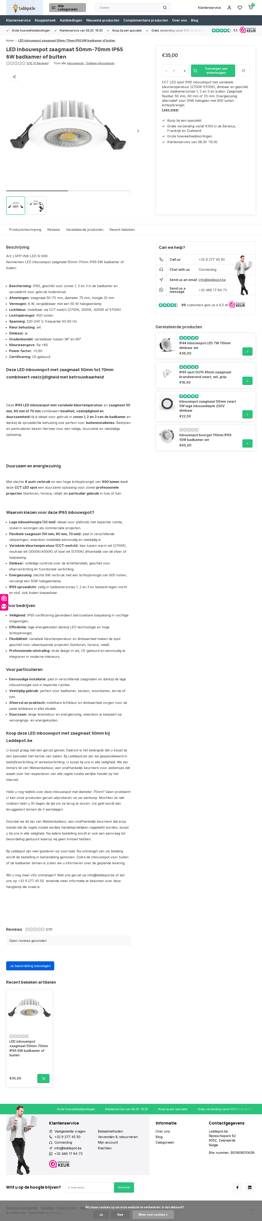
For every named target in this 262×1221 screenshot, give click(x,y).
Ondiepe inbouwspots (100, 63)
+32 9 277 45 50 (212, 259)
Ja (101, 1214)
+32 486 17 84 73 (213, 290)
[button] (138, 131)
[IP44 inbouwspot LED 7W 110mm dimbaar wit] (167, 344)
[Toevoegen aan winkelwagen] (43, 1078)
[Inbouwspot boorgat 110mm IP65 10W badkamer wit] (167, 436)
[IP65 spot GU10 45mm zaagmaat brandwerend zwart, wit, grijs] (167, 373)
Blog (194, 20)
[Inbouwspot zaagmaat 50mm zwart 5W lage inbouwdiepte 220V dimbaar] (167, 402)
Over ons (179, 20)
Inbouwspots (76, 63)
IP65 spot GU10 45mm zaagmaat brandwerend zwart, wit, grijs (205, 374)
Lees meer (170, 110)
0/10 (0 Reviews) (38, 63)
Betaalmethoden (110, 1131)
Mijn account (108, 1142)
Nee (120, 1214)
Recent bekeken (122, 230)
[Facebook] (237, 1187)
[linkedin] (250, 1187)
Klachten (105, 1148)
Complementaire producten (145, 20)
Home (10, 40)
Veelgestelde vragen (70, 1131)
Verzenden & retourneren (118, 1137)
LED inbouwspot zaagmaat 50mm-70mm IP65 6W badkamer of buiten (66, 40)
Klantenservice (209, 8)
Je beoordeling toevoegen (30, 966)
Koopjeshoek (45, 20)
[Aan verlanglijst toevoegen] (46, 995)
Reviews (53, 230)
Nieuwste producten (102, 20)
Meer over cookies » (153, 1214)
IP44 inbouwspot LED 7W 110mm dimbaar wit (205, 345)
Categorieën (165, 1142)
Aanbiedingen (71, 20)
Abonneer (124, 1187)
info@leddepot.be (212, 280)
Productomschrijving (25, 230)
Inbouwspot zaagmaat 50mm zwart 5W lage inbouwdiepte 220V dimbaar (207, 406)
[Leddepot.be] (24, 7)
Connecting (207, 269)
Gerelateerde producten (84, 230)
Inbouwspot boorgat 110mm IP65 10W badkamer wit (205, 437)
